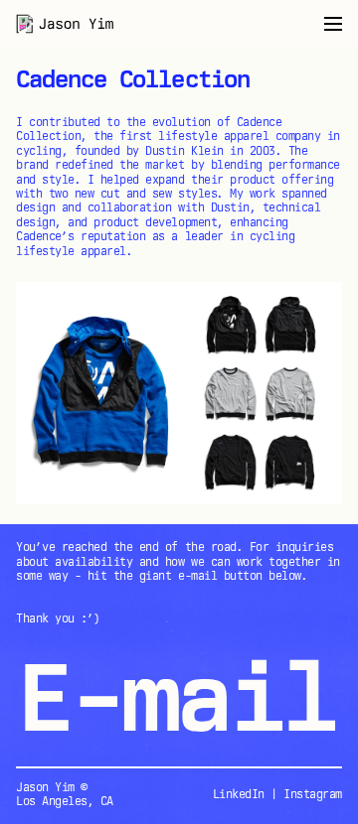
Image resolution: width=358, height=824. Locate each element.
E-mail (175, 696)
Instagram (312, 794)
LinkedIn (239, 794)
